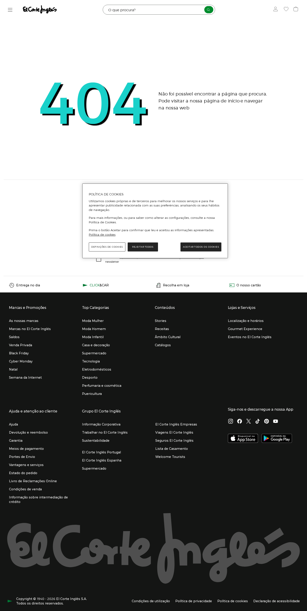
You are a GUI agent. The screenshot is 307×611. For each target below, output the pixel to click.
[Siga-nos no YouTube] (275, 422)
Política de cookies (102, 234)
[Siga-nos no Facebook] (239, 422)
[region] (155, 220)
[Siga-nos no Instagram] (230, 422)
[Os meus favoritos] (286, 9)
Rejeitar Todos (142, 246)
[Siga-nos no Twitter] (248, 422)
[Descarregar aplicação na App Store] (243, 439)
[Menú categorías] (10, 9)
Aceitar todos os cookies (201, 246)
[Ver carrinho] (296, 9)
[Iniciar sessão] (276, 10)
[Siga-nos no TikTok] (257, 422)
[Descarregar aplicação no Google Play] (277, 439)
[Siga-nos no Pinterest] (266, 422)
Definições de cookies (107, 246)
